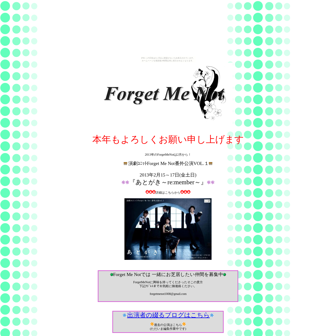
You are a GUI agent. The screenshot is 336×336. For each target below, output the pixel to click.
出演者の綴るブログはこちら (168, 314)
